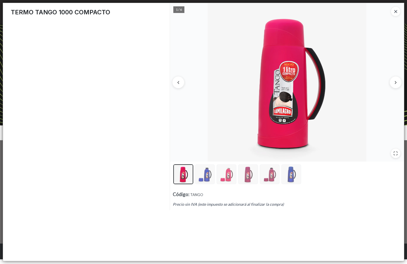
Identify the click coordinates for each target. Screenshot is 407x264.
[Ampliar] (396, 153)
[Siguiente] (396, 82)
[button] (183, 174)
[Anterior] (178, 82)
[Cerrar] (396, 11)
